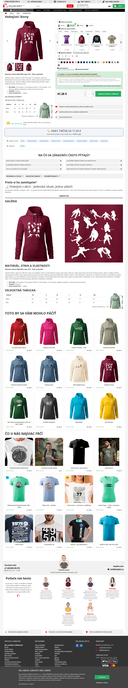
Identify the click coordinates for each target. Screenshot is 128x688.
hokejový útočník (82, 141)
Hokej (18, 13)
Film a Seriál (38, 662)
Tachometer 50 (49, 544)
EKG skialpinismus (79, 385)
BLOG (6, 647)
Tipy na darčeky (40, 645)
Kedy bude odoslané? (83, 69)
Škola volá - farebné (49, 505)
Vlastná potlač (59, 10)
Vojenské (57, 666)
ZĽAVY (38, 10)
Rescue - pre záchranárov (79, 544)
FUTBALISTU (61, 2)
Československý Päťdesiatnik (19, 468)
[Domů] (6, 13)
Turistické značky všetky (49, 468)
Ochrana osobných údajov (12, 662)
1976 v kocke (19, 544)
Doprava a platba (10, 653)
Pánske (62, 25)
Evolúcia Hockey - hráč (79, 347)
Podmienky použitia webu (12, 666)
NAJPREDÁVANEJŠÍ (75, 10)
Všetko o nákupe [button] (92, 10)
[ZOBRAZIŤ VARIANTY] (19, 331)
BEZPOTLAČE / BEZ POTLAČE (109, 544)
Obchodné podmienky (11, 664)
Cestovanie (38, 655)
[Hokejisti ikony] (34, 233)
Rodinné (57, 653)
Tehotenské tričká (60, 662)
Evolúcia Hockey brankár (19, 385)
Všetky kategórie (19, 10)
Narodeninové (59, 645)
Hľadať (70, 6)
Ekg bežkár (79, 422)
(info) (79, 134)
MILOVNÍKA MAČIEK (112, 2)
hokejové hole (44, 141)
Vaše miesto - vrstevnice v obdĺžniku (79, 505)
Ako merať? (8, 655)
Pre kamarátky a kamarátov (63, 651)
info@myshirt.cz (117, 569)
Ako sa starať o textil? (11, 657)
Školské (57, 660)
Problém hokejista (49, 422)
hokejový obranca (68, 141)
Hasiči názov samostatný (79, 468)
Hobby (37, 666)
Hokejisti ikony (109, 385)
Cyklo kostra (109, 468)
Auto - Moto (39, 651)
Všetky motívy (39, 647)
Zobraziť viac (64, 196)
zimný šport (104, 141)
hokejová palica (32, 141)
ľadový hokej (93, 141)
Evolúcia (37, 660)
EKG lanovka (109, 422)
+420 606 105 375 (83, 5)
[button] (110, 6)
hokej (22, 141)
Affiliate (6, 660)
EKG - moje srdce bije (42, 657)
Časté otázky (8, 649)
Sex (56, 655)
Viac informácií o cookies (26, 684)
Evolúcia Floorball (109, 347)
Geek (36, 664)
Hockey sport (49, 385)
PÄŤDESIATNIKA (36, 2)
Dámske (72, 25)
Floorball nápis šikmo (19, 347)
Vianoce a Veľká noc (61, 664)
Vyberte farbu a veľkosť (108, 94)
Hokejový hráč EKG (49, 347)
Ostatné (90, 25)
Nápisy (57, 647)
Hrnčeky (37, 653)
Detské (81, 25)
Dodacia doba (8, 651)
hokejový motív (55, 141)
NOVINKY (47, 10)
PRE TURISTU (85, 2)
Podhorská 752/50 (102, 655)
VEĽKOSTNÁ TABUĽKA (82, 53)
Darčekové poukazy (41, 649)
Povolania (58, 649)
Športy (11, 13)
